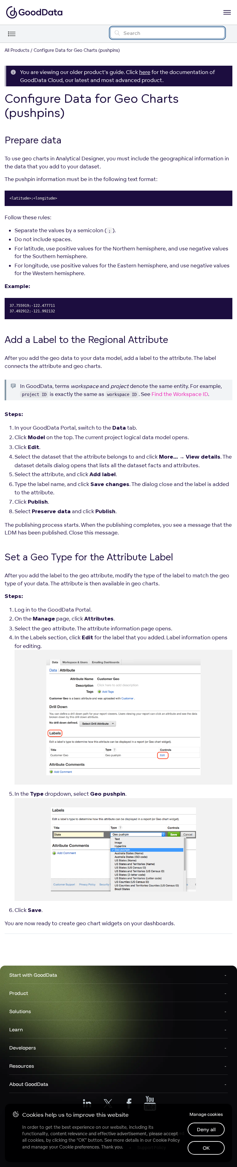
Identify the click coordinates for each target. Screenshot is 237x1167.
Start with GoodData (33, 975)
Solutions (20, 1011)
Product (18, 993)
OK (206, 1148)
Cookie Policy (166, 1140)
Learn (16, 1029)
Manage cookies (206, 1114)
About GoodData (28, 1084)
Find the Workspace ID (180, 394)
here (144, 72)
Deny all (206, 1129)
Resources (21, 1066)
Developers (22, 1048)
